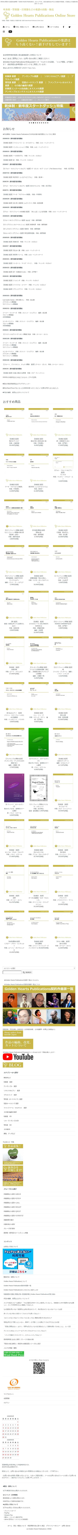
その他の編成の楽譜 (23, 85)
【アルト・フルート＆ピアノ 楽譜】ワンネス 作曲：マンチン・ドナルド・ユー (63, 474)
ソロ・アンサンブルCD (11, 1120)
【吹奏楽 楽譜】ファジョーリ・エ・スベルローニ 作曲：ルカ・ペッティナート (28, 143)
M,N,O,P (41, 97)
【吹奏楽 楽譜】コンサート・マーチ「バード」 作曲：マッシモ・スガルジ (27, 263)
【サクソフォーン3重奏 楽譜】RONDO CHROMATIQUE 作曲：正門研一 (63, 624)
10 (47, 122)
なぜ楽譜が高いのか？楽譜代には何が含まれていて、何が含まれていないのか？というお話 (33, 1309)
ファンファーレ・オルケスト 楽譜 (15, 1108)
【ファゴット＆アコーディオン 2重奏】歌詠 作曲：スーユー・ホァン (25, 334)
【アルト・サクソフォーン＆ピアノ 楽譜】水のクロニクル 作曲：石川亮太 (27, 186)
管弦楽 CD (7, 1125)
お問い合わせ (39, 27)
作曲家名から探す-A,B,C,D (12, 1194)
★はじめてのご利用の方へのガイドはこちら (19, 68)
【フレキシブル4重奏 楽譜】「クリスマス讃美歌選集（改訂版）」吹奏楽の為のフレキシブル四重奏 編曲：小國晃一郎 (39, 671)
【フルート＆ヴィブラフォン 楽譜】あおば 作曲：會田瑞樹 (22, 220)
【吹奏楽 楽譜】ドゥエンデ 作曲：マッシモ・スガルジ (21, 280)
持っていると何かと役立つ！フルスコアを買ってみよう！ (22, 1313)
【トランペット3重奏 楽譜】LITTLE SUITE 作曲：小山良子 (63, 578)
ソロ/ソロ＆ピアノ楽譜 (54, 76)
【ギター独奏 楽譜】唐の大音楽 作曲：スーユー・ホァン (63, 944)
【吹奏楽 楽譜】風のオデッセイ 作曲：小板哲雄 (15, 441)
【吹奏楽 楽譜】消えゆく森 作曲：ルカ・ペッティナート (21, 250)
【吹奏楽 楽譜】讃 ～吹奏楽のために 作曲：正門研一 (20, 272)
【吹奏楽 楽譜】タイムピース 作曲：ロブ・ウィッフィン (63, 806)
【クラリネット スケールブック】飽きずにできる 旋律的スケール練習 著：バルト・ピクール (39, 763)
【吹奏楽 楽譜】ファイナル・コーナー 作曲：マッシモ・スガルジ (24, 285)
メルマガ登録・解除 (10, 1348)
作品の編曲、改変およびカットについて (16, 1298)
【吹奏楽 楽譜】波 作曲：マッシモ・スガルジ (18, 160)
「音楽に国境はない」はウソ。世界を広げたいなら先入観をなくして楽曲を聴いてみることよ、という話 (37, 1326)
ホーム (7, 27)
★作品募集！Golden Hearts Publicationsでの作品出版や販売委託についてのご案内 (29, 134)
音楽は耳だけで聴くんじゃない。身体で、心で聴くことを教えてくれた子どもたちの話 (31, 1322)
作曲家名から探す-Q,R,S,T (12, 1211)
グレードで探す (43, 100)
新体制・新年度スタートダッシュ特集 (16, 1233)
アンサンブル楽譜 (30, 76)
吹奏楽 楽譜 (8, 1082)
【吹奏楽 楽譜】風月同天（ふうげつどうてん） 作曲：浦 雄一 (23, 177)
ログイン (6, 1402)
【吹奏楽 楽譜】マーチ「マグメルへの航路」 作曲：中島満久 (22, 194)
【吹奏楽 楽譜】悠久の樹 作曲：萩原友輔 (63, 715)
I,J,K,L (34, 97)
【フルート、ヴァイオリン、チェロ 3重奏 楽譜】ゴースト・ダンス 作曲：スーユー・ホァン (33, 364)
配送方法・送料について (11, 1277)
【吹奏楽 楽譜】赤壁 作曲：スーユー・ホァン (14, 898)
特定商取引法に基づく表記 (36, 1525)
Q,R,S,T (48, 97)
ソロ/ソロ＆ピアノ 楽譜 (12, 1090)
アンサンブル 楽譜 (10, 1086)
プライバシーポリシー (53, 1525)
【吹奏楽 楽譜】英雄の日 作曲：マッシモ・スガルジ (20, 242)
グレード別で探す (9, 1228)
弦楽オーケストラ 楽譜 (32, 82)
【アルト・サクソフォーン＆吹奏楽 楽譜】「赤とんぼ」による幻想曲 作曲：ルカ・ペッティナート (35, 211)
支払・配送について (22, 27)
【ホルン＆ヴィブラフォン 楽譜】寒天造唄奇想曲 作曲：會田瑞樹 (24, 233)
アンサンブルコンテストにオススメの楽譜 (24, 91)
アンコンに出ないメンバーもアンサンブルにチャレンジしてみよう (25, 1331)
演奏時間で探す (10, 100)
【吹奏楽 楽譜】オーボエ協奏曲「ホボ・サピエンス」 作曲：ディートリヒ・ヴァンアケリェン (39, 900)
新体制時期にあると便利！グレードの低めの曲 (19, 1339)
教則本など (7, 1077)
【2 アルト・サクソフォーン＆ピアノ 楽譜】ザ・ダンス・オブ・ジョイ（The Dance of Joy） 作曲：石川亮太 (38, 168)
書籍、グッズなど (9, 1133)
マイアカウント (9, 1394)
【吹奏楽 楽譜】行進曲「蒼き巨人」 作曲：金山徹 (64, 532)
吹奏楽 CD (7, 1116)
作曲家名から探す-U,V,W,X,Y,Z (13, 1215)
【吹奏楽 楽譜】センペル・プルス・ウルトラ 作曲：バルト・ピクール (15, 852)
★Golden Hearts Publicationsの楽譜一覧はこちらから (21, 980)
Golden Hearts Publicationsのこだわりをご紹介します (21, 1290)
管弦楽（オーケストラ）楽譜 (13, 1099)
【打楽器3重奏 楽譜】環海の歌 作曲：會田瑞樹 (39, 532)
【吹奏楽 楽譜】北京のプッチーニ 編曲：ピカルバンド (63, 761)
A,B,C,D (21, 97)
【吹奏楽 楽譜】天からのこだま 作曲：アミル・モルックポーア (39, 852)
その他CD (7, 1129)
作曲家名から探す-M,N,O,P (12, 1207)
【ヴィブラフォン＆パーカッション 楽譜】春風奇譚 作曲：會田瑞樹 (25, 224)
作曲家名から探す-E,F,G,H (12, 1198)
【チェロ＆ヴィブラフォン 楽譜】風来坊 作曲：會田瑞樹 (21, 229)
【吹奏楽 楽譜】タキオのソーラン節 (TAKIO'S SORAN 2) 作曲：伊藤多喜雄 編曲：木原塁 (38, 626)
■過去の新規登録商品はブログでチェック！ (17, 384)
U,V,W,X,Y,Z (56, 97)
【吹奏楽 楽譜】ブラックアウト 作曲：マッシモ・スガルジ (22, 289)
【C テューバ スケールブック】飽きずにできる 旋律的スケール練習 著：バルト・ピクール (14, 809)
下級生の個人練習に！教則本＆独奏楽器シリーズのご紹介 (22, 1343)
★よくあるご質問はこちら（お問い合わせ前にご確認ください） (26, 58)
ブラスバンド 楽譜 (10, 1095)
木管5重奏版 (7, 317)
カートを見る (54, 27)
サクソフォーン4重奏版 (10, 304)
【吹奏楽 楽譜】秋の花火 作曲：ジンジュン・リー (63, 852)
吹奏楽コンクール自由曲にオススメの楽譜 (24, 88)
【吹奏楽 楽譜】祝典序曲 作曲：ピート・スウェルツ (14, 669)
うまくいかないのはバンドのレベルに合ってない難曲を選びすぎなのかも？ (28, 1318)
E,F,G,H (28, 97)
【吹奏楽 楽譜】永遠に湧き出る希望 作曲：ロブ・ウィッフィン (23, 373)
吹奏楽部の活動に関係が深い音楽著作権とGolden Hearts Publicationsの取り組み (29, 1294)
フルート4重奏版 (8, 315)
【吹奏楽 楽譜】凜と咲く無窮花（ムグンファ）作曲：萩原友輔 (23, 203)
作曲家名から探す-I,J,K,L (12, 1203)
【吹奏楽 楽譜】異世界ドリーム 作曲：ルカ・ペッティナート (23, 254)
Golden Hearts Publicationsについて (15, 1281)
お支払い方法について (11, 1246)
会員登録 (6, 1398)
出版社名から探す (9, 1224)
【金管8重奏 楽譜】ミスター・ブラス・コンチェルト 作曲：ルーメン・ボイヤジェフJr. (14, 946)
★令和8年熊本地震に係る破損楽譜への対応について (22, 55)
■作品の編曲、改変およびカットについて (16, 392)
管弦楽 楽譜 (10, 82)
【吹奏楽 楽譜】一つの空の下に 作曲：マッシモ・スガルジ (22, 156)
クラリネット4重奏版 (9, 302)
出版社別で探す (27, 100)
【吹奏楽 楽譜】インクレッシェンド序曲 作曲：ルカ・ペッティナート (26, 147)
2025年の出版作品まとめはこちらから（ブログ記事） (20, 377)
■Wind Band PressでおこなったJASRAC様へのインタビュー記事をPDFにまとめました (30, 388)
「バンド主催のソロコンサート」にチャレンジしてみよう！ (23, 1335)
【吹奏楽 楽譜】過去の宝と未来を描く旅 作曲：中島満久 (39, 441)
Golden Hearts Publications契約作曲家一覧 (17, 1285)
